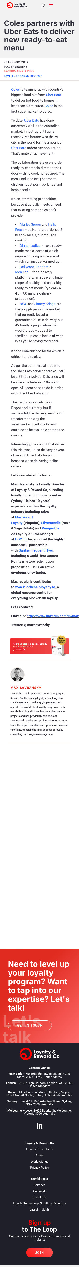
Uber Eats (53, 95)
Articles (38, 813)
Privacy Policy (39, 1168)
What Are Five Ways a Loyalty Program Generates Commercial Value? (39, 898)
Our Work (39, 1191)
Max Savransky (25, 688)
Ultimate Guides (43, 859)
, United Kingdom (46, 1084)
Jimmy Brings (45, 304)
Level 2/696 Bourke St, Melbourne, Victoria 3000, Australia (48, 1112)
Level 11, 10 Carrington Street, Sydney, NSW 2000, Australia (46, 1103)
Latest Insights (40, 1209)
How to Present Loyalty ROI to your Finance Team (38, 805)
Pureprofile (50, 528)
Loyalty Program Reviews (23, 76)
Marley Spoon (30, 224)
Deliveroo (27, 267)
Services (39, 1185)
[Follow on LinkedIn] (39, 1126)
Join (39, 1253)
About (39, 1155)
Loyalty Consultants (39, 1149)
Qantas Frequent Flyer (36, 550)
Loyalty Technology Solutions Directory (39, 1203)
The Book (39, 1197)
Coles (15, 89)
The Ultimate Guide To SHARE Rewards (34, 850)
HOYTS (20, 539)
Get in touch (30, 1025)
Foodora (42, 267)
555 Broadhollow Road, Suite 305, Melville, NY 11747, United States (43, 1075)
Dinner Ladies (30, 246)
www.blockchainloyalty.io (35, 587)
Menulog (22, 272)
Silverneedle (51, 523)
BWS (23, 304)
